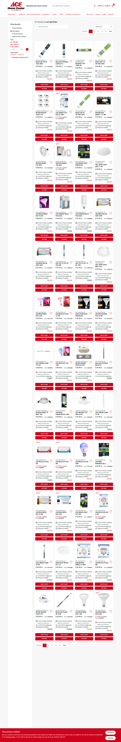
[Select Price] (27, 49)
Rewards (110, 14)
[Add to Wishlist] (51, 61)
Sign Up (107, 6)
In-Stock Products (17, 33)
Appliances (22, 14)
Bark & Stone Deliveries (34, 14)
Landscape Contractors (72, 14)
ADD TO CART (44, 84)
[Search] (94, 5)
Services (97, 14)
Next (110, 31)
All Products (16, 31)
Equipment (45, 14)
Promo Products (17, 28)
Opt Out (110, 738)
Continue (110, 733)
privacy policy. (11, 737)
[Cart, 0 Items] (112, 6)
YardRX (104, 14)
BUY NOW (44, 88)
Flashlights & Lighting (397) (20, 57)
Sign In (100, 6)
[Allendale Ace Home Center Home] (16, 5)
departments (12, 14)
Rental (61, 14)
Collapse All (13, 54)
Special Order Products (19, 36)
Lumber (54, 14)
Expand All (21, 54)
